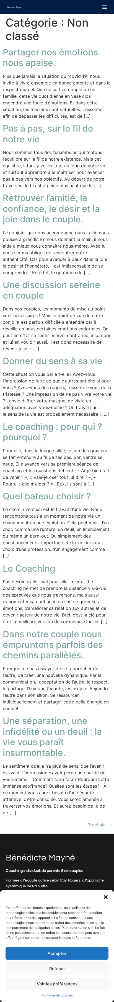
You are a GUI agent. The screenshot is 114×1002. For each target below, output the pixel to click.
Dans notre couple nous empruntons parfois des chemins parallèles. (53, 645)
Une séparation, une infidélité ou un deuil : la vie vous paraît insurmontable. (52, 736)
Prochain (99, 825)
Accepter (57, 953)
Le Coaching (29, 568)
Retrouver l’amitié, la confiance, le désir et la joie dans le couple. (51, 208)
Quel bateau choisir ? (47, 496)
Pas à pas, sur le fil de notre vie (48, 133)
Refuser (57, 968)
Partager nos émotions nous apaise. (50, 57)
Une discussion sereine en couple (51, 290)
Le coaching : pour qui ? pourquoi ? (52, 432)
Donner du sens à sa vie (52, 361)
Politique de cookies (57, 995)
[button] (105, 897)
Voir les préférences (57, 983)
